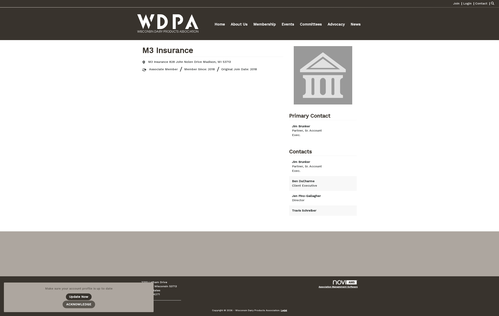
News (356, 24)
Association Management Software (338, 287)
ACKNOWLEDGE (78, 304)
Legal (284, 310)
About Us (239, 24)
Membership (264, 24)
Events (288, 24)
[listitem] (458, 3)
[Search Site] (493, 3)
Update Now (78, 296)
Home (220, 24)
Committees (311, 24)
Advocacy (336, 24)
